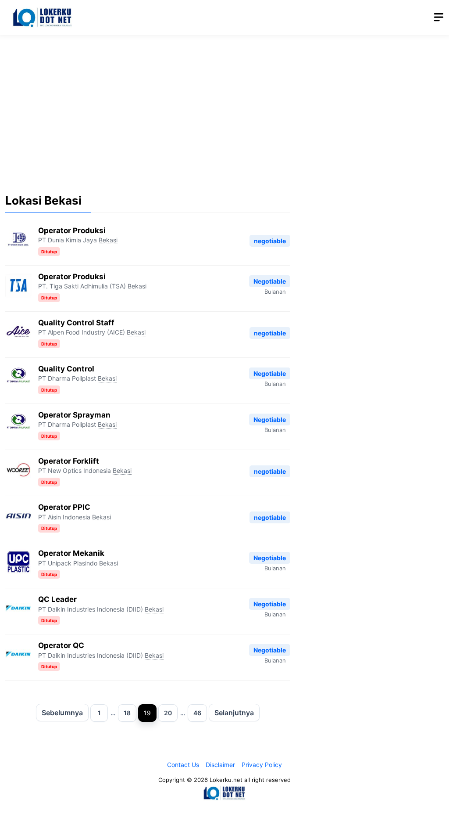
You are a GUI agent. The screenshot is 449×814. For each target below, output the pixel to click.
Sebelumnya (62, 712)
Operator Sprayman (74, 415)
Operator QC (61, 645)
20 (168, 713)
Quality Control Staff (76, 322)
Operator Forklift (68, 461)
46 (197, 713)
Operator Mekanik (71, 553)
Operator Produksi (72, 230)
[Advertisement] (224, 107)
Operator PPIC (64, 507)
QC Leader (57, 599)
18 (127, 713)
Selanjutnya (234, 712)
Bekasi (108, 240)
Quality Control (66, 368)
